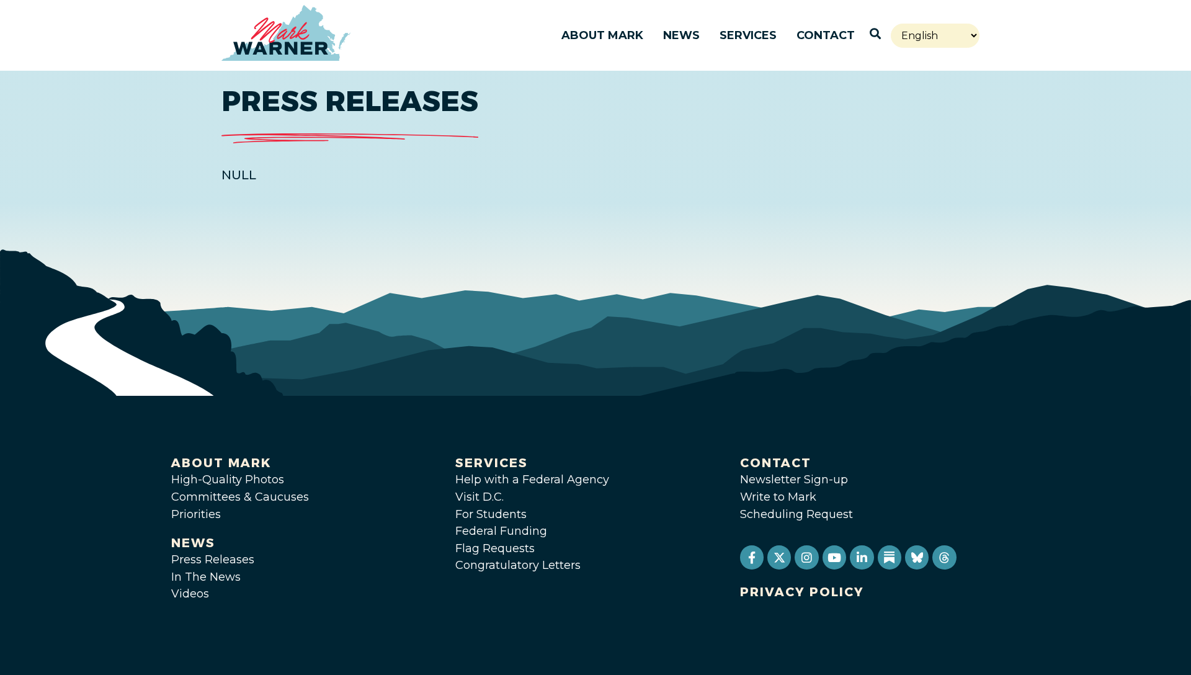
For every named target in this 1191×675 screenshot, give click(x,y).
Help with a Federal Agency (532, 479)
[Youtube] (834, 557)
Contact (825, 35)
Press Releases (212, 559)
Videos (190, 594)
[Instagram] (806, 557)
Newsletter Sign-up (794, 479)
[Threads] (944, 557)
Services (748, 35)
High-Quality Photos (227, 479)
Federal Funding (501, 531)
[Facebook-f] (752, 557)
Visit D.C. (479, 497)
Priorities (196, 514)
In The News (206, 577)
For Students (491, 514)
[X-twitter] (779, 557)
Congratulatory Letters (518, 565)
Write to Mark (778, 497)
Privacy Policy (802, 592)
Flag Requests (495, 548)
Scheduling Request (796, 514)
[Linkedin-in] (861, 557)
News (681, 35)
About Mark (602, 35)
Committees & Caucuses (240, 497)
